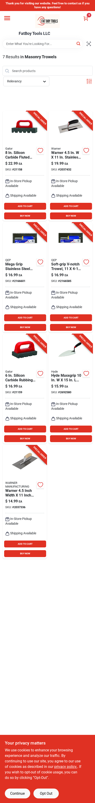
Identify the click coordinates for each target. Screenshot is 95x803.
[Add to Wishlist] (40, 150)
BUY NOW (25, 216)
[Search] (78, 43)
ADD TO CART (25, 206)
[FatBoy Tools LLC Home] (47, 21)
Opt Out (46, 793)
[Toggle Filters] (89, 81)
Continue (17, 793)
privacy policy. (65, 766)
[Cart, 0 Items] (85, 18)
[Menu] (7, 18)
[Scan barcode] (89, 44)
